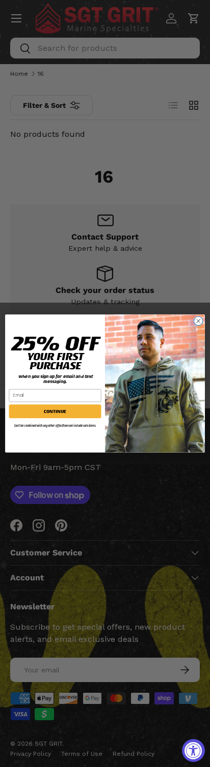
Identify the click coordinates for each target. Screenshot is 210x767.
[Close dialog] (198, 321)
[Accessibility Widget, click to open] (193, 750)
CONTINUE (55, 411)
